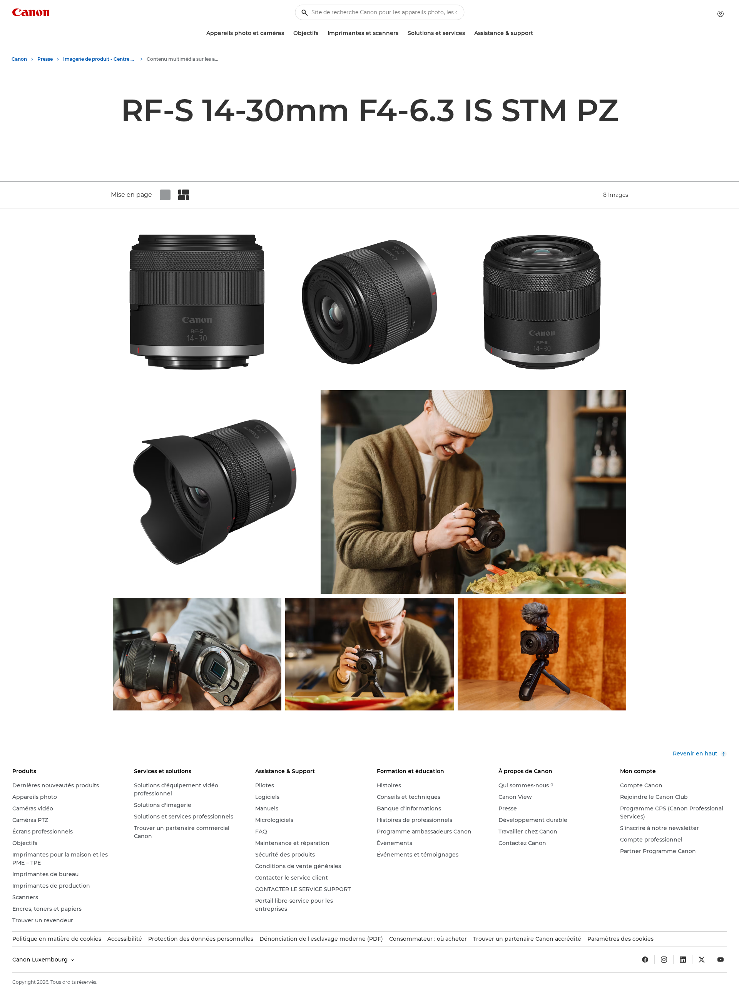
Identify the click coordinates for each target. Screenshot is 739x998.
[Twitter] (702, 959)
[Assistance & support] (536, 33)
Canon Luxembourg (40, 959)
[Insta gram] (664, 959)
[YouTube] (720, 959)
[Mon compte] (720, 14)
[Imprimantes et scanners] (401, 33)
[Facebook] (645, 959)
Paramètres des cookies (620, 938)
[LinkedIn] (683, 959)
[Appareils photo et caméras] (287, 33)
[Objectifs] (321, 33)
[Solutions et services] (468, 33)
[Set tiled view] (165, 195)
